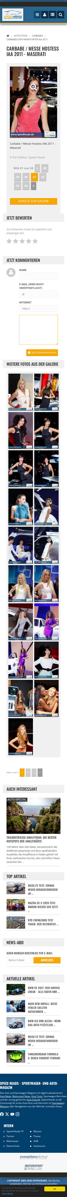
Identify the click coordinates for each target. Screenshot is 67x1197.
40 (26, 177)
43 (17, 186)
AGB (36, 1141)
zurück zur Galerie (33, 201)
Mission (38, 1131)
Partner (10, 1136)
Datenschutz (13, 1146)
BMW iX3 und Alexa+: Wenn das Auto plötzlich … (44, 1023)
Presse (37, 1136)
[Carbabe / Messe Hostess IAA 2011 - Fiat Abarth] (20, 392)
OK (54, 1188)
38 (45, 168)
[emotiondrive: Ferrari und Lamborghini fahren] (33, 1157)
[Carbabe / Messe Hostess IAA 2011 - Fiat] (20, 583)
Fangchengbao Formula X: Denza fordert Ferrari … (44, 1058)
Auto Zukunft (33, 1099)
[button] (13, 102)
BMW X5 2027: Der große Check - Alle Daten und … (44, 990)
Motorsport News (21, 1096)
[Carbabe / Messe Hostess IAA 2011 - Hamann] (20, 621)
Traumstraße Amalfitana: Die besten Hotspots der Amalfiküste (31, 839)
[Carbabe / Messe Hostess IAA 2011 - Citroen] (46, 507)
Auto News (5, 1096)
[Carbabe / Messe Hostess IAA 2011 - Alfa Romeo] (46, 392)
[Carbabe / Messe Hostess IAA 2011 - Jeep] (20, 698)
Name (22, 270)
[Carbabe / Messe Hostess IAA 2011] (20, 507)
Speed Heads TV (15, 1131)
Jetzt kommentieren (44, 352)
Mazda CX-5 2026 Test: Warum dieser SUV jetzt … (43, 907)
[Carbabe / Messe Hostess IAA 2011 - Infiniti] (46, 621)
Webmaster (13, 1141)
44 (26, 186)
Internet (25, 302)
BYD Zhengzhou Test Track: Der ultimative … (43, 922)
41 (34, 177)
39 (17, 177)
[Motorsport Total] (33, 1167)
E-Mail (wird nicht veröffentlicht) (31, 286)
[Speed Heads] (12, 14)
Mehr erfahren (7, 1194)
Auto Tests (36, 1096)
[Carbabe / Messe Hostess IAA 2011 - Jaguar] (46, 660)
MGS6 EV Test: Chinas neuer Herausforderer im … (43, 890)
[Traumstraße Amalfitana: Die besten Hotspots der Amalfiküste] (33, 815)
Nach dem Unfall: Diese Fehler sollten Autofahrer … (42, 1008)
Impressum (39, 1146)
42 (42, 177)
